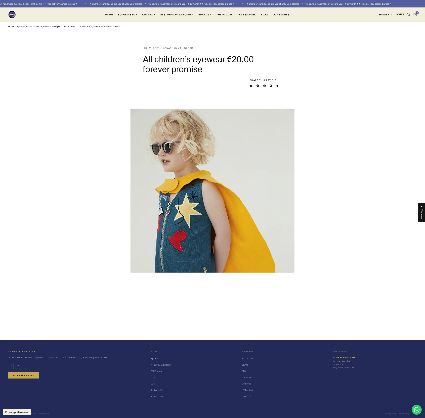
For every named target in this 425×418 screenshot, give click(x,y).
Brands (203, 14)
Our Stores (281, 14)
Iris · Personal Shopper (176, 14)
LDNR (153, 384)
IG (11, 366)
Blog (264, 14)
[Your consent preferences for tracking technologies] (17, 412)
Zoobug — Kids (157, 390)
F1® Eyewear (156, 371)
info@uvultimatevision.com (344, 368)
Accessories (247, 14)
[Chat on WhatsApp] (417, 410)
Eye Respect (156, 358)
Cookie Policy (404, 414)
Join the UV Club (24, 375)
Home (109, 14)
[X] (258, 86)
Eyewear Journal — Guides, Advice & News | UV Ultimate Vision (46, 26)
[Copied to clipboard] (278, 86)
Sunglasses (126, 14)
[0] (414, 14)
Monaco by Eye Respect (161, 365)
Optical (147, 14)
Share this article (263, 80)
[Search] (408, 14)
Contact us (246, 396)
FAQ (244, 371)
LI (25, 366)
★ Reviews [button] (421, 212)
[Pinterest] (265, 86)
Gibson (154, 377)
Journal (245, 365)
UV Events (246, 384)
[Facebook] (252, 86)
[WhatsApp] (272, 86)
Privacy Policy (390, 414)
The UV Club (247, 358)
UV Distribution (248, 390)
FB (18, 366)
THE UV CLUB (224, 14)
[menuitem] (109, 14)
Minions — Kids (157, 396)
